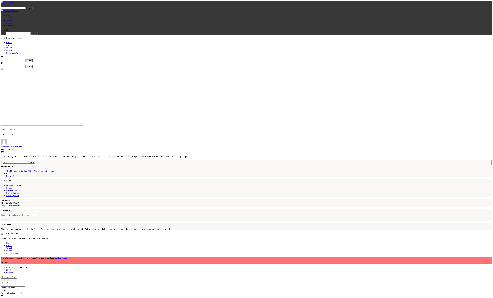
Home (9, 15)
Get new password (9, 280)
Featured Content (14, 185)
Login (8, 270)
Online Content (8, 129)
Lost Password (12, 267)
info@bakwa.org (14, 205)
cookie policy (61, 258)
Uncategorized (12, 195)
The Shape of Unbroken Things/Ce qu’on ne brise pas (30, 171)
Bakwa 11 (10, 176)
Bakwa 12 (10, 173)
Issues (9, 23)
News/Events (12, 25)
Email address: (7, 215)
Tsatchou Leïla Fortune (11, 146)
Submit (9, 20)
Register (10, 272)
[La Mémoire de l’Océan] (42, 125)
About (9, 18)
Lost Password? (8, 288)
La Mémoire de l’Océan (9, 135)
